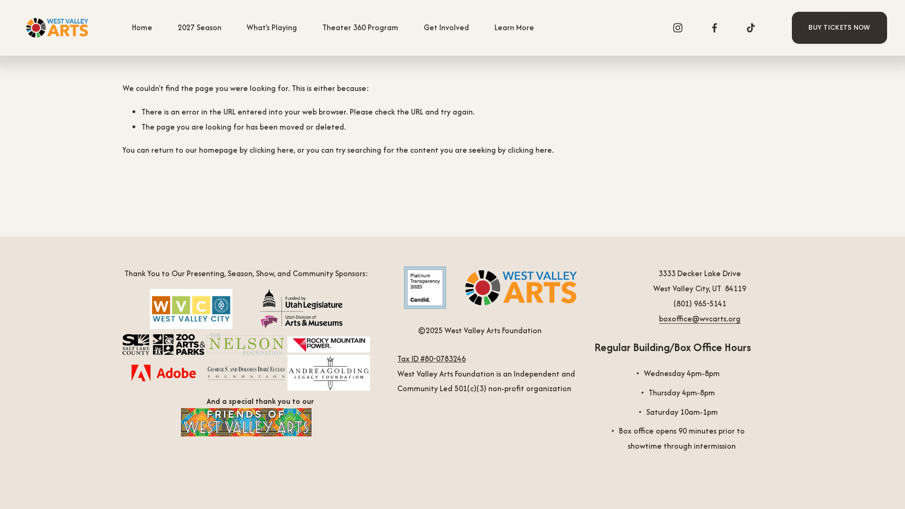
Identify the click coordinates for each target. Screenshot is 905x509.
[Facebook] (714, 27)
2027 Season (200, 27)
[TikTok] (751, 27)
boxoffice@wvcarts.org (699, 318)
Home (142, 27)
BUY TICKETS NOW (839, 27)
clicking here (271, 150)
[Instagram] (677, 27)
